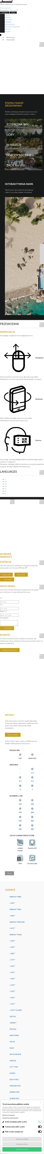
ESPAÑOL (8, 22)
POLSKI (7, 31)
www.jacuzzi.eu (5, 8)
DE (6, 486)
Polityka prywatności (8, 1115)
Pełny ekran (10, 37)
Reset (9, 873)
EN (6, 482)
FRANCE (8, 17)
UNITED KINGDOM (12, 27)
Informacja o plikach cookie (10, 1118)
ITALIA (7, 15)
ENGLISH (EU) (10, 24)
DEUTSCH (8, 20)
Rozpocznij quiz (12, 735)
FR (6, 484)
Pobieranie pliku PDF (9, 650)
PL (5, 493)
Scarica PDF (21, 575)
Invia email (8, 579)
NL (6, 491)
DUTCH (7, 29)
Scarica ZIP (6, 575)
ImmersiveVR (13, 10)
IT (5, 479)
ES (5, 489)
